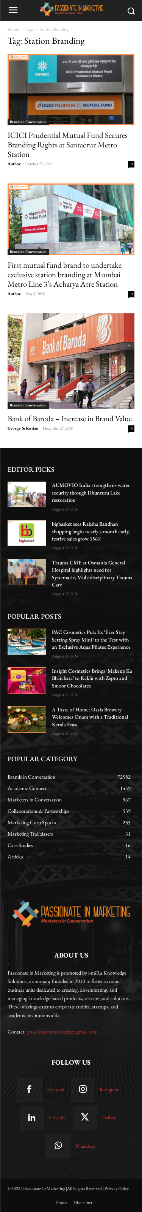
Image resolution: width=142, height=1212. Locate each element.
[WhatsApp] (58, 1146)
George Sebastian (23, 428)
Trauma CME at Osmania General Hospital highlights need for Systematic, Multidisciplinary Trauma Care (92, 573)
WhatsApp (85, 1146)
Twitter (108, 1117)
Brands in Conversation (28, 121)
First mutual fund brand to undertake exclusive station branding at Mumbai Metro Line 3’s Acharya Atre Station (65, 274)
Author (14, 163)
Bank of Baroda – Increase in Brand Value (70, 418)
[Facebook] (29, 1090)
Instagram (109, 1089)
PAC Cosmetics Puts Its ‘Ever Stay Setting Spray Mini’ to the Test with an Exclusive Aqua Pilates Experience (91, 639)
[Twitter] (85, 1118)
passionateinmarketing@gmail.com (63, 1031)
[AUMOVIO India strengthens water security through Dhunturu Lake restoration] (27, 494)
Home (13, 29)
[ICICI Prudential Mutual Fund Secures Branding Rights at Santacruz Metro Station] (71, 89)
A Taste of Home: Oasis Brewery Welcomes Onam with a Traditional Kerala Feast (90, 717)
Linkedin (57, 1117)
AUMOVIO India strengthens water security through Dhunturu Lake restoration (91, 492)
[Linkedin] (32, 1118)
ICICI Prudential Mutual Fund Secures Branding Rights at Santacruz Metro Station (68, 144)
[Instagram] (83, 1090)
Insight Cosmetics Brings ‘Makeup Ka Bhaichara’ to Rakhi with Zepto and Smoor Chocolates (92, 678)
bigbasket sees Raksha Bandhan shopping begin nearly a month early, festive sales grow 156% (91, 531)
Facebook (55, 1089)
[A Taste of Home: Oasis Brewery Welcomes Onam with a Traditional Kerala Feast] (27, 719)
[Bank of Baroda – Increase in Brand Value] (71, 361)
